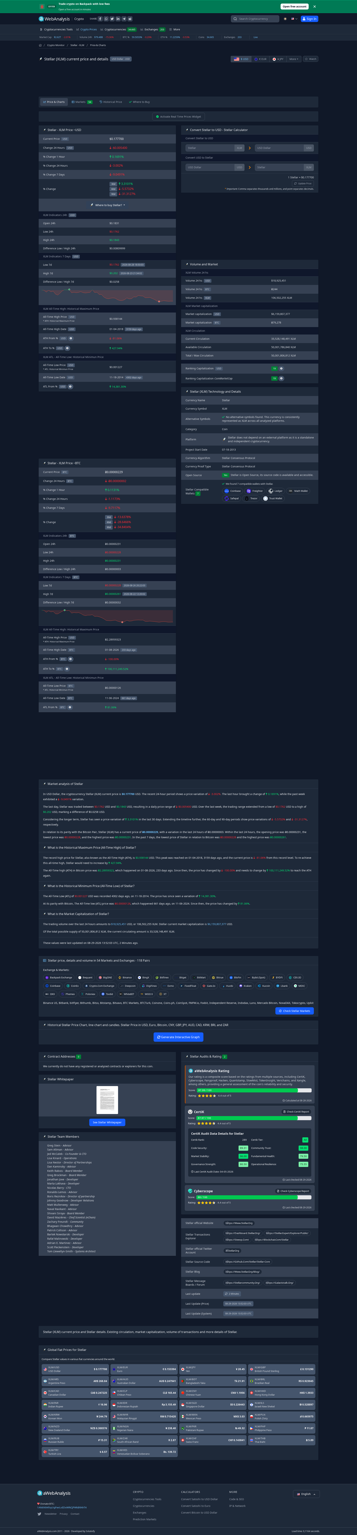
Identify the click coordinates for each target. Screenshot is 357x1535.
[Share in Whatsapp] (106, 18)
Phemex (70, 994)
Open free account (294, 6)
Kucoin (266, 985)
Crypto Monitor (56, 45)
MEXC (301, 985)
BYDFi (279, 977)
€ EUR (262, 59)
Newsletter (51, 1513)
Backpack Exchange (61, 977)
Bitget (182, 977)
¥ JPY (280, 59)
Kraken (248, 985)
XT (165, 994)
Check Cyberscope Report (295, 1191)
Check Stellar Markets (296, 1011)
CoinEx (75, 985)
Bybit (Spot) (258, 977)
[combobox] (255, 18)
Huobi (229, 985)
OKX (52, 994)
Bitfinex (164, 977)
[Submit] (235, 19)
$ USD (244, 59)
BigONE (107, 977)
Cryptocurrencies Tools (147, 1499)
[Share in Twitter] (112, 18)
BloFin (237, 977)
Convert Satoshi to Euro (195, 1506)
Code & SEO (236, 1499)
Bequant (87, 977)
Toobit (109, 994)
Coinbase (55, 985)
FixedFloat (190, 985)
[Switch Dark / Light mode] (285, 19)
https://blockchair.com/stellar (272, 1239)
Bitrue (219, 977)
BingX (145, 977)
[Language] (294, 19)
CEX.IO (297, 977)
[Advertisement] (178, 79)
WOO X (149, 994)
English (306, 1494)
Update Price (304, 183)
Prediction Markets (144, 1519)
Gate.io (211, 985)
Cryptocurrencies (120, 29)
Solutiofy (90, 1531)
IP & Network (237, 1506)
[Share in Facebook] (100, 18)
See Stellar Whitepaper (107, 1122)
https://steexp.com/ (237, 1239)
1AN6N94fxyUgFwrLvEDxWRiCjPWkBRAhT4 (62, 1507)
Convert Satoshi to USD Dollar (199, 1499)
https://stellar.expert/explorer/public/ (287, 1233)
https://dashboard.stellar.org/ (243, 1233)
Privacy (64, 1513)
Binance (127, 977)
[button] (281, 368)
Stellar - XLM (77, 45)
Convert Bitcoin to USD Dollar (199, 1512)
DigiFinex (151, 985)
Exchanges (154, 29)
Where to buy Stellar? (108, 205)
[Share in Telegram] (124, 18)
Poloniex (90, 994)
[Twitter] (39, 1514)
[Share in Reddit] (130, 18)
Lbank (284, 985)
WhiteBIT (129, 994)
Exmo (171, 985)
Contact (75, 1513)
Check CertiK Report (298, 1111)
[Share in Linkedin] (118, 18)
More (293, 59)
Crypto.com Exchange (101, 985)
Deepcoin (130, 985)
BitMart (201, 977)
